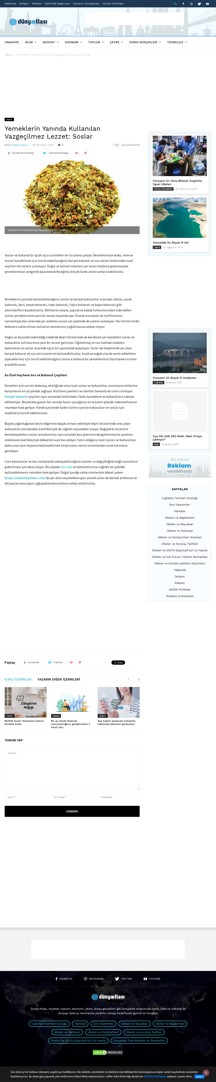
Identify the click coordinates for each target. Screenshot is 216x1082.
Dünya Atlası (20, 144)
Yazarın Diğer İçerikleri (59, 679)
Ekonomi (71, 42)
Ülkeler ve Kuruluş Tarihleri (180, 543)
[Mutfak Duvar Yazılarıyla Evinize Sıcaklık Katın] (26, 702)
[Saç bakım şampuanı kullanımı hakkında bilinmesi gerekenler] (119, 702)
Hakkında (10, 3)
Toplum (94, 42)
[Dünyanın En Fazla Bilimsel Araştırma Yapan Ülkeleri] (180, 156)
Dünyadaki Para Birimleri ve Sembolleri (139, 1040)
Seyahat (49, 42)
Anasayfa (12, 42)
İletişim (24, 3)
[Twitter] (199, 3)
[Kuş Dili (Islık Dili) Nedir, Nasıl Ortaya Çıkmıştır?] (180, 411)
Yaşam (8, 54)
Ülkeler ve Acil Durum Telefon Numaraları (180, 556)
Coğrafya (158, 382)
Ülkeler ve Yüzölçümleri (103, 1032)
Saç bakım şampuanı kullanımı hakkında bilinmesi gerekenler (116, 722)
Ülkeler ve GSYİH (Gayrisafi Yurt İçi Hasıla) (180, 550)
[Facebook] (183, 3)
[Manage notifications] (206, 1072)
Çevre (114, 42)
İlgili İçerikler (18, 679)
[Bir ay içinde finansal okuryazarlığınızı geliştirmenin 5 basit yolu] (72, 702)
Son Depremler (179, 504)
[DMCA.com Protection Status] (108, 1054)
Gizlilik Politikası (113, 3)
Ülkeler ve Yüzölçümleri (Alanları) (180, 537)
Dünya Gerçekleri (143, 42)
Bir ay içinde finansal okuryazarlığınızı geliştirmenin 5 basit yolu (70, 724)
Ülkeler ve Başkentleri (179, 517)
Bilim (29, 42)
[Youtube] (207, 3)
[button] (175, 3)
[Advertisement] (134, 18)
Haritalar (179, 511)
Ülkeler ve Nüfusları (180, 530)
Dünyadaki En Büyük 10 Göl (171, 242)
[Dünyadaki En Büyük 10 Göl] (180, 217)
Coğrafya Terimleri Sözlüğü (180, 498)
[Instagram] (191, 3)
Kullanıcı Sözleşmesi (86, 3)
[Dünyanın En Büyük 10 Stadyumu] (180, 353)
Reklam (37, 3)
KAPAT (199, 1076)
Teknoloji (175, 42)
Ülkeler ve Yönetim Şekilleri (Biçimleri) (179, 563)
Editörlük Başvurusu (57, 3)
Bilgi (156, 444)
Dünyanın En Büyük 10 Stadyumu (174, 377)
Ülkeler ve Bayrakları (179, 524)
